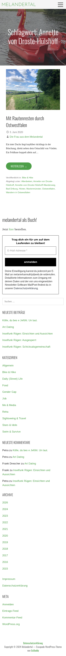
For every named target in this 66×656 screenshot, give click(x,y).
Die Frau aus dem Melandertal (26, 136)
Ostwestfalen (48, 188)
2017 (5, 555)
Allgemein (8, 365)
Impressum (8, 579)
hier (11, 229)
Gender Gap (9, 391)
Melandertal (19, 4)
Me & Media (9, 405)
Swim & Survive (11, 431)
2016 (5, 562)
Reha (5, 411)
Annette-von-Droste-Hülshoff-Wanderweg (35, 185)
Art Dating (8, 327)
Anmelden (8, 604)
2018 (5, 548)
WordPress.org (11, 624)
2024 (5, 509)
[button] (61, 5)
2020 (5, 535)
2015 (5, 568)
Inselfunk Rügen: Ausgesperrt (19, 340)
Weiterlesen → (19, 166)
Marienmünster (33, 188)
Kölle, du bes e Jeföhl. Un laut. (19, 320)
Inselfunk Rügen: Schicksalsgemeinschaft (26, 346)
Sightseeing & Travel (14, 418)
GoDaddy (35, 650)
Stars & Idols (9, 425)
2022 (5, 522)
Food (5, 385)
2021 (5, 529)
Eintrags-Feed (10, 610)
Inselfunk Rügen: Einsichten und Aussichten (27, 333)
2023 (5, 515)
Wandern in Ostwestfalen (18, 192)
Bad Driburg (12, 188)
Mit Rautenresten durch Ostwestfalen (25, 121)
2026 (5, 502)
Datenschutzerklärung (26, 288)
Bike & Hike (27, 177)
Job (4, 398)
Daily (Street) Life (12, 378)
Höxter (22, 188)
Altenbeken (26, 181)
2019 (5, 542)
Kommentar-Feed (12, 617)
